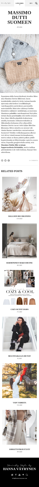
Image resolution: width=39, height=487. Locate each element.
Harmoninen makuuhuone (19, 263)
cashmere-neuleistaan (18, 111)
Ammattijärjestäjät (19, 449)
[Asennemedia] (27, 475)
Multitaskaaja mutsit (19, 356)
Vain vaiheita (19, 403)
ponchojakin (16, 115)
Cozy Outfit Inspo (19, 309)
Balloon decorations (19, 216)
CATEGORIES (19, 3)
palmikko (13, 113)
